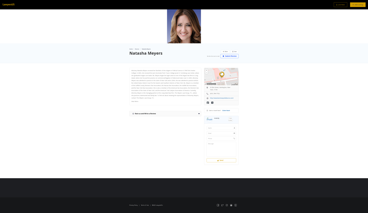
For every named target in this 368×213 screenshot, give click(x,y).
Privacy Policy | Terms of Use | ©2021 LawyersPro (146, 205)
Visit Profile (230, 119)
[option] (184, 26)
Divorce (137, 49)
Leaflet (234, 84)
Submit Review (231, 56)
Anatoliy (216, 118)
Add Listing (359, 5)
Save (235, 51)
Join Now (341, 5)
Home (131, 49)
